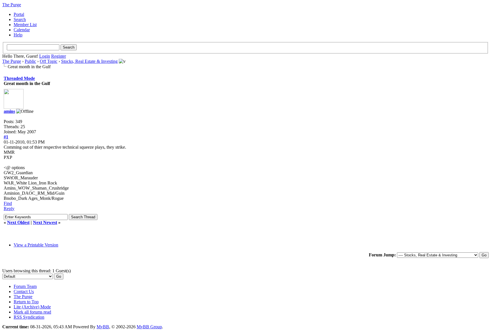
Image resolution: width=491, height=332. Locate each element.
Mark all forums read (32, 312)
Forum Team (25, 286)
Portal (19, 14)
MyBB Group (149, 326)
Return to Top (26, 301)
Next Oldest (18, 222)
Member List (25, 24)
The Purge (11, 61)
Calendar (22, 29)
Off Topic (48, 61)
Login (44, 56)
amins (9, 111)
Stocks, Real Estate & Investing (89, 61)
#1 (6, 136)
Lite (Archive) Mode (32, 306)
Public (30, 61)
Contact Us (24, 291)
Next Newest (45, 222)
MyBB (103, 326)
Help (18, 34)
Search (20, 19)
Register (58, 56)
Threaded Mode (19, 78)
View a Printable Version (36, 244)
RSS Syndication (29, 317)
